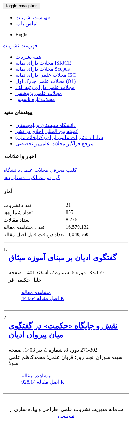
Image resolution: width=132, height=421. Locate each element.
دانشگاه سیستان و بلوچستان (45, 125)
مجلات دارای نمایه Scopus (42, 69)
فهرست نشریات (32, 17)
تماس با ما (26, 23)
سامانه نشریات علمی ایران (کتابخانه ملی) (59, 137)
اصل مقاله (42, 298)
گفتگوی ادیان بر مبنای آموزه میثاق (63, 257)
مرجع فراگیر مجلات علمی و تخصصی (54, 143)
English (23, 34)
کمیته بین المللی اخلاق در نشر (46, 131)
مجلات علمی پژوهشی (38, 93)
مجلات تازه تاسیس (35, 99)
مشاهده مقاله (36, 292)
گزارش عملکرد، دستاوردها (32, 177)
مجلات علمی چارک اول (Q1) (45, 81)
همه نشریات (28, 57)
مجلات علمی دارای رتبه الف (45, 87)
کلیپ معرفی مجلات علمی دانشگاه (40, 170)
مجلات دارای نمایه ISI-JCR (43, 63)
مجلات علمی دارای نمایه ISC (45, 75)
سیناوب (66, 415)
